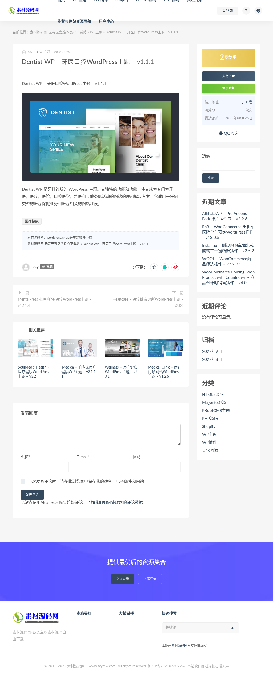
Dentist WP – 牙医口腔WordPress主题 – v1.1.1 (115, 244)
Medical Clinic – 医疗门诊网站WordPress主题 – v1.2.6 (164, 372)
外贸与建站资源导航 (74, 21)
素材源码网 (179, 645)
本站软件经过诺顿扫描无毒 (208, 666)
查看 (248, 102)
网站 (137, 457)
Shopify (208, 427)
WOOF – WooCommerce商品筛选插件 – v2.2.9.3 (226, 261)
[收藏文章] (154, 267)
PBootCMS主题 (216, 411)
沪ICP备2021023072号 (166, 666)
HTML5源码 (213, 395)
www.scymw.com (102, 666)
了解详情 (150, 579)
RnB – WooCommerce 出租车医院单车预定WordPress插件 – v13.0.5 (228, 232)
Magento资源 (214, 403)
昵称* (25, 457)
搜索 (206, 156)
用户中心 (106, 21)
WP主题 (96, 32)
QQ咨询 (230, 134)
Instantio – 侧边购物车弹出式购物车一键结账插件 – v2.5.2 (228, 248)
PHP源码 (210, 419)
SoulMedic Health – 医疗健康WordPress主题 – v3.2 (34, 372)
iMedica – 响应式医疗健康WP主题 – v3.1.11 (78, 372)
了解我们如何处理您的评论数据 (115, 503)
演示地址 (228, 88)
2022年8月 (212, 360)
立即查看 (122, 579)
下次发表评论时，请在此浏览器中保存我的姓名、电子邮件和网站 (86, 482)
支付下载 (228, 76)
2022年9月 (212, 352)
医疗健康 (32, 221)
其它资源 (210, 451)
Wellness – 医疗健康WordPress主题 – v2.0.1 (121, 372)
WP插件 (209, 443)
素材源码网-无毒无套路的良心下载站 (58, 32)
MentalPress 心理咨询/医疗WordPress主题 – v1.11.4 (54, 303)
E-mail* (83, 457)
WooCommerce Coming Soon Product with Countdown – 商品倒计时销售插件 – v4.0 (228, 277)
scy (36, 266)
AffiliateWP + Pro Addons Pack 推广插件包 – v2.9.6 (224, 216)
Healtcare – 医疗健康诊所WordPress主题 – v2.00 (148, 303)
